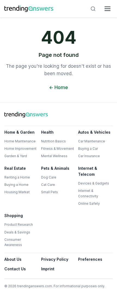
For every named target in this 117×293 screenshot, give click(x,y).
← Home (58, 87)
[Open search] (93, 9)
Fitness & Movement (57, 148)
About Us (12, 259)
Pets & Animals (55, 168)
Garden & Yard (15, 156)
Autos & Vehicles (94, 132)
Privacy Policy (54, 259)
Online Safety (89, 203)
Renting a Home (17, 177)
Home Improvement (20, 148)
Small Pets (49, 192)
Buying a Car (88, 148)
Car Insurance (89, 156)
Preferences (90, 259)
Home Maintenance (20, 141)
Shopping (13, 215)
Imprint (47, 268)
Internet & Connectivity (88, 193)
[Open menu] (107, 8)
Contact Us (15, 268)
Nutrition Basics (53, 141)
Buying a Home (16, 185)
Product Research (18, 224)
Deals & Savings (17, 232)
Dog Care (48, 177)
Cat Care (48, 185)
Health (47, 132)
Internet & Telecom (87, 171)
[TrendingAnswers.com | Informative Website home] (28, 8)
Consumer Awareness (13, 242)
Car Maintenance (91, 141)
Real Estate (15, 168)
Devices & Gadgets (93, 183)
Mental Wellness (54, 156)
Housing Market (17, 192)
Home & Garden (19, 132)
